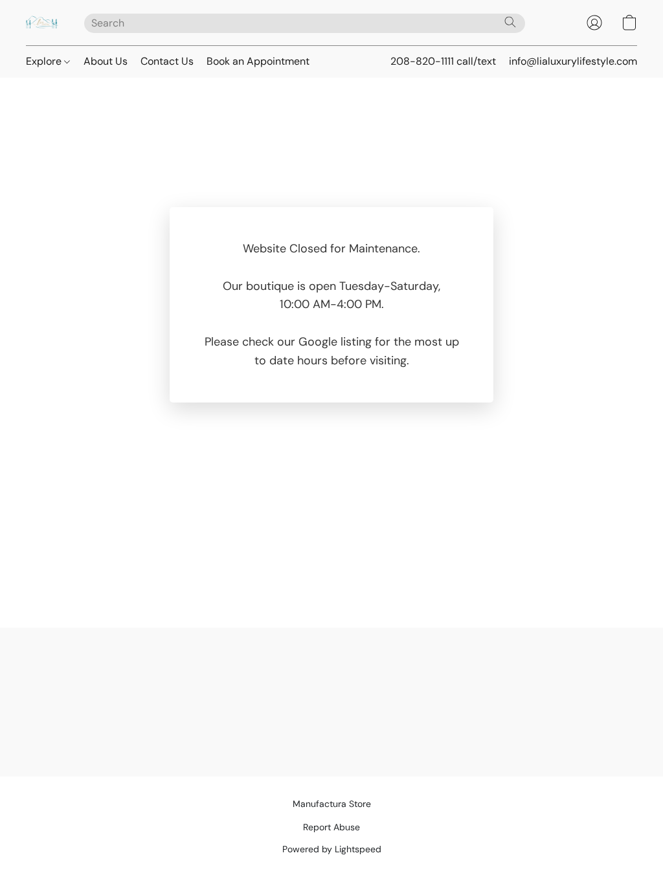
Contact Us (167, 61)
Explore (45, 61)
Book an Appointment (258, 61)
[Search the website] (510, 22)
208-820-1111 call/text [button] (443, 61)
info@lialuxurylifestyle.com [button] (573, 61)
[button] (42, 22)
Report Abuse (331, 827)
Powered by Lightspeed (331, 849)
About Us (106, 61)
